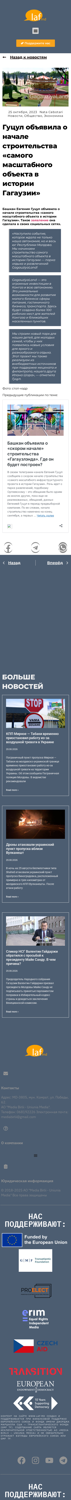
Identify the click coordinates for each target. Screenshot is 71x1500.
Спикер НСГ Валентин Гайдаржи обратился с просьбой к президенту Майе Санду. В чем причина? (32, 957)
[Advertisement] (35, 617)
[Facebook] (21, 1460)
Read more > (12, 790)
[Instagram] (35, 1460)
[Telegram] (63, 1460)
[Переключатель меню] (35, 1155)
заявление (39, 220)
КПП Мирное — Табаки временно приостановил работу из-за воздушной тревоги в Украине (32, 738)
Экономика (53, 116)
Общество (33, 116)
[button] (35, 31)
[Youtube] (49, 1460)
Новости (15, 116)
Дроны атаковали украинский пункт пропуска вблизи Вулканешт (30, 849)
